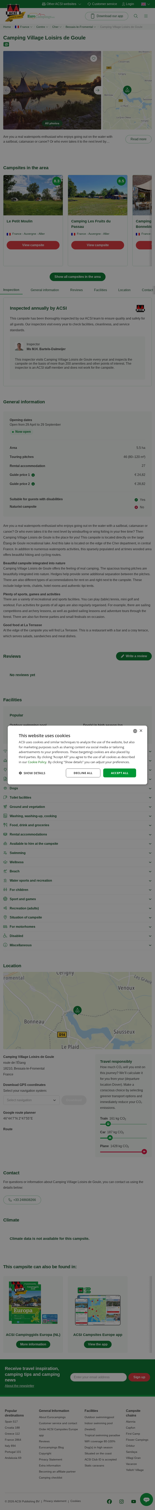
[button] (32, 773)
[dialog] (77, 755)
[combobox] (135, 731)
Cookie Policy (37, 762)
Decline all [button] (83, 773)
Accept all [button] (120, 773)
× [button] (140, 730)
